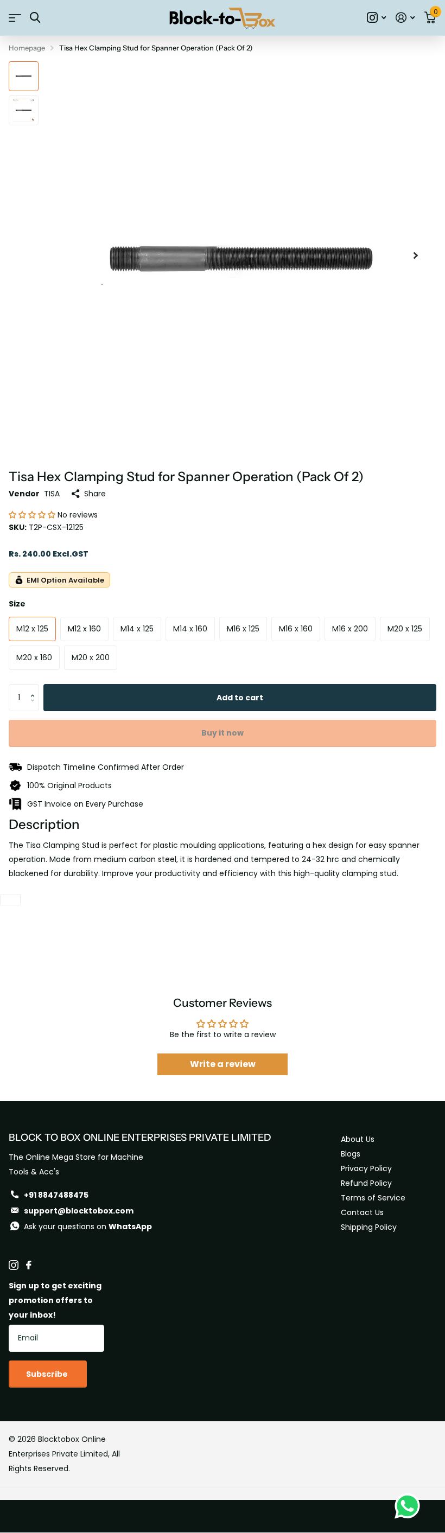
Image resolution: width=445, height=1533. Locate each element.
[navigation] (24, 76)
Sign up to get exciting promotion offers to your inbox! (55, 1300)
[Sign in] (405, 17)
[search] (35, 17)
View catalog (15, 17)
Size (17, 603)
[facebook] (28, 1265)
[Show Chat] (410, 1506)
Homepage (27, 47)
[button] (33, 514)
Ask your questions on (88, 1226)
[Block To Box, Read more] (376, 17)
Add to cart (240, 697)
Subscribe (47, 1374)
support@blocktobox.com (79, 1210)
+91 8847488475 (56, 1195)
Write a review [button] (223, 1064)
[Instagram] (13, 1265)
